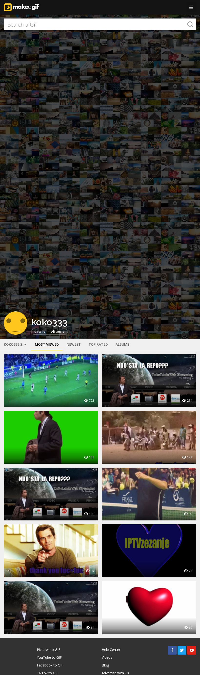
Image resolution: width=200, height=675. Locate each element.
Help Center (111, 649)
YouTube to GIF (49, 657)
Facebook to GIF (50, 665)
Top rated (98, 344)
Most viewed (47, 344)
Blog (105, 665)
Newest (74, 344)
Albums (122, 344)
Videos (107, 657)
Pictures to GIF (48, 649)
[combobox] (100, 24)
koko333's (13, 344)
